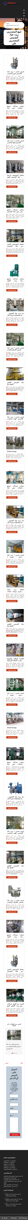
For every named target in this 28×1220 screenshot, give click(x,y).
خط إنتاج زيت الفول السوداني (10, 1169)
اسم (11, 1093)
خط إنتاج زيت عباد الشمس (10, 1160)
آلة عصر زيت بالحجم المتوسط (10, 1186)
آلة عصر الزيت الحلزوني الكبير (11, 1184)
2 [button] (12, 1053)
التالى (21, 1063)
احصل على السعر (12, 83)
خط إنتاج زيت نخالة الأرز (9, 1162)
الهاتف (12, 1108)
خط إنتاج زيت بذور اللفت (9, 1166)
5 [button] (16, 1053)
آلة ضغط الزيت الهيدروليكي (10, 1178)
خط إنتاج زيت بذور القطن (9, 1167)
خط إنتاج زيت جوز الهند (9, 1164)
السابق (6, 1063)
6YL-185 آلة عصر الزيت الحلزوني (11, 1179)
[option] (18, 1038)
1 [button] (11, 1053)
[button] (23, 10)
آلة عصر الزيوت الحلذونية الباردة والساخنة (13, 1176)
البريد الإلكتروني (14, 1100)
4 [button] (15, 1053)
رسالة (12, 1115)
